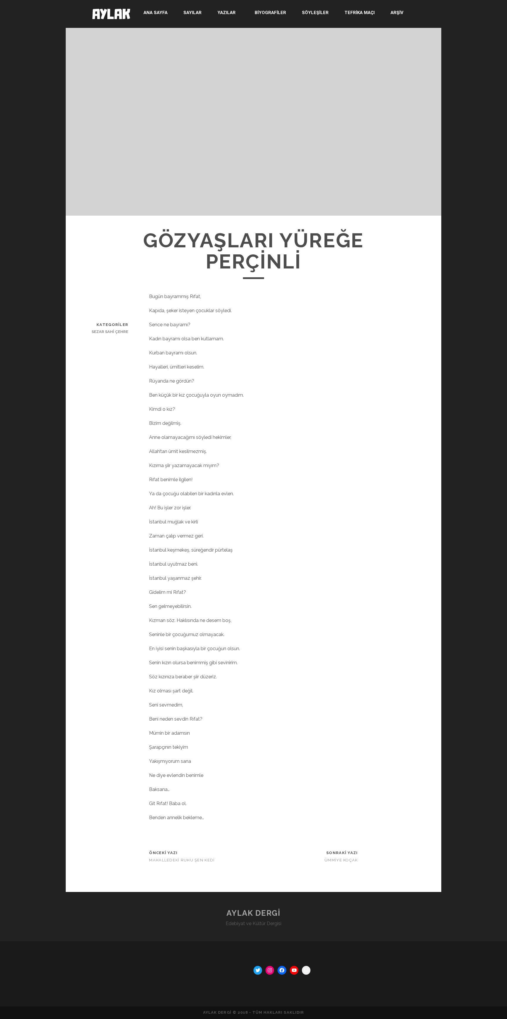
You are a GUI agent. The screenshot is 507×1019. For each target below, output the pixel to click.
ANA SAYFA (155, 12)
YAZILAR (226, 12)
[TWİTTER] (258, 970)
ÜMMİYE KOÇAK (341, 860)
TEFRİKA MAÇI (359, 12)
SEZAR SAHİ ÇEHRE (110, 331)
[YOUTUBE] (294, 970)
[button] (227, 13)
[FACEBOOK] (282, 970)
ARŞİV (397, 12)
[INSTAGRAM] (270, 970)
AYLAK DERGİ (253, 913)
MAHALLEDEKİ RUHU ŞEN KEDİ (181, 860)
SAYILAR (192, 12)
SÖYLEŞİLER (315, 12)
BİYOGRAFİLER (270, 12)
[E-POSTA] (306, 970)
